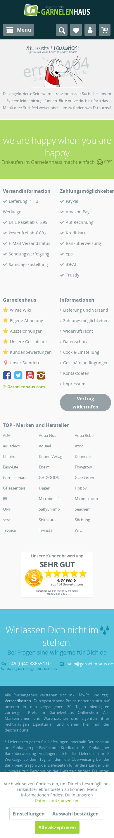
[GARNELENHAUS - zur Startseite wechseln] (57, 10)
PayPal (72, 201)
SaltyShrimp (49, 509)
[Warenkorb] (104, 30)
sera (6, 519)
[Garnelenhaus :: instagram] (41, 376)
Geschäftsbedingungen (86, 362)
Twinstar (46, 530)
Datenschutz (75, 341)
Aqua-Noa (47, 435)
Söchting (82, 519)
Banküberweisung (83, 243)
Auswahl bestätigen (75, 813)
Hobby (81, 488)
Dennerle (83, 456)
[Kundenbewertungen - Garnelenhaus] (57, 578)
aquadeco (11, 446)
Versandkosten (18, 700)
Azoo (79, 446)
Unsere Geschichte (28, 341)
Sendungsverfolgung (29, 254)
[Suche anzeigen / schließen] (62, 30)
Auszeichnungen (26, 331)
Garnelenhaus (15, 477)
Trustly (72, 275)
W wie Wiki (20, 310)
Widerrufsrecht (78, 331)
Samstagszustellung (28, 264)
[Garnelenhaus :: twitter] (19, 376)
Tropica (9, 530)
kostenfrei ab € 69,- (27, 233)
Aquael (45, 446)
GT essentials (14, 488)
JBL (5, 498)
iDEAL (71, 264)
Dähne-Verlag (50, 456)
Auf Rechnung (80, 222)
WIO (78, 530)
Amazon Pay (77, 211)
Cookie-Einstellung (81, 352)
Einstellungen (29, 813)
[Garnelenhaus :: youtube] (31, 376)
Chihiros (10, 456)
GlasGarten (84, 477)
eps (69, 254)
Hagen (44, 488)
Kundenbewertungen (31, 352)
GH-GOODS (49, 477)
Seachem (83, 509)
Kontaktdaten (76, 373)
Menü (24, 29)
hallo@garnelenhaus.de (89, 664)
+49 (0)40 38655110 (29, 663)
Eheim (44, 467)
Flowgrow (83, 467)
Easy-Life (10, 467)
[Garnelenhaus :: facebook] (8, 376)
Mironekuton (86, 498)
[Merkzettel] (76, 30)
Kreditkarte (77, 233)
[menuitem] (18, 30)
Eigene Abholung (26, 320)
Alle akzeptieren (57, 827)
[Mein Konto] (90, 30)
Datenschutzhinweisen (57, 800)
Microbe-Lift (49, 498)
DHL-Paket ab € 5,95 (28, 222)
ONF (7, 509)
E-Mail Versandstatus (29, 243)
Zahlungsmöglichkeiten (86, 320)
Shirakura (47, 519)
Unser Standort (24, 362)
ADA (6, 435)
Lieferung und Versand (85, 310)
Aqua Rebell (85, 435)
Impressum (74, 384)
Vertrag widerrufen (85, 402)
